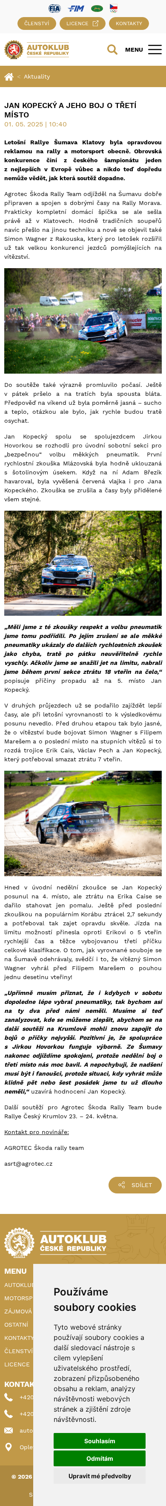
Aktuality (37, 76)
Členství (36, 23)
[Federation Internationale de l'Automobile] (55, 7)
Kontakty (129, 23)
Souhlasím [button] (99, 1441)
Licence (77, 23)
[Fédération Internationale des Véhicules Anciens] (97, 7)
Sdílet (142, 1184)
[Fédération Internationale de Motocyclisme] (76, 7)
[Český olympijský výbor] (113, 8)
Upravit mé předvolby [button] (100, 1476)
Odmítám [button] (99, 1458)
